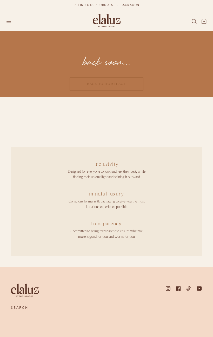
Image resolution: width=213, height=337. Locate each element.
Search (19, 308)
